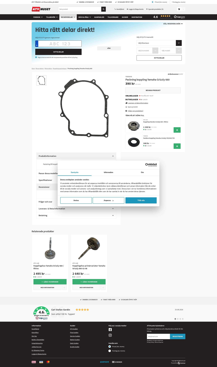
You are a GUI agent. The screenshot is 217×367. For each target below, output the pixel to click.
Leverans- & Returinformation (52, 208)
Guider (125, 17)
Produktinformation (47, 156)
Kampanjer (99, 17)
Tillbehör (50, 17)
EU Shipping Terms (38, 350)
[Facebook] (127, 329)
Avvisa (76, 200)
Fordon (36, 17)
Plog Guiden (74, 332)
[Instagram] (127, 335)
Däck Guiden (74, 343)
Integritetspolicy (37, 343)
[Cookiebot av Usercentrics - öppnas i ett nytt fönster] (147, 165)
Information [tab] (108, 172)
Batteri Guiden (75, 340)
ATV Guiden (74, 329)
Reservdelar (67, 17)
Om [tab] (142, 172)
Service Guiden (75, 336)
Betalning (43, 215)
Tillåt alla (141, 200)
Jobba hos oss (36, 347)
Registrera (178, 336)
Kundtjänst (120, 9)
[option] (41, 80)
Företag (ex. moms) (178, 2)
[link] (108, 313)
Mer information (47, 287)
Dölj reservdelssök (171, 24)
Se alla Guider (74, 347)
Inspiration (136, 17)
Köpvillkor (35, 332)
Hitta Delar (58, 52)
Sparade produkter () (155, 9)
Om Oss (34, 336)
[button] (168, 16)
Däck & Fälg (83, 17)
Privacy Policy (150, 342)
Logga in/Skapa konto (136, 9)
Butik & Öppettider (38, 340)
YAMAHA (128, 76)
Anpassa (107, 200)
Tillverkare (113, 17)
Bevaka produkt (153, 90)
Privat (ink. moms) (161, 2)
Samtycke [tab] (75, 172)
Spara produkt (133, 107)
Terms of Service (159, 342)
